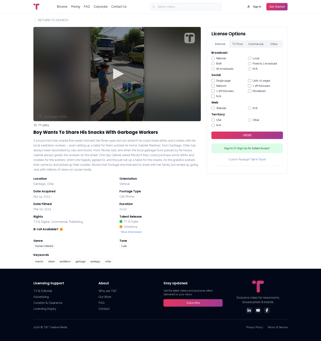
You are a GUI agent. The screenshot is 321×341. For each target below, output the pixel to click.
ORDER (247, 135)
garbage (80, 261)
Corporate (101, 6)
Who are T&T (107, 291)
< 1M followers (261, 85)
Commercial (255, 44)
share (51, 261)
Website (221, 108)
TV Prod (237, 44)
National (221, 58)
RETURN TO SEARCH (53, 20)
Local (256, 58)
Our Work (104, 297)
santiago (95, 261)
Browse (62, 6)
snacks (39, 261)
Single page (223, 80)
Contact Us (119, 6)
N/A (255, 68)
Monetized (259, 91)
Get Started (277, 6)
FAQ (87, 6)
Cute (124, 246)
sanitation (65, 261)
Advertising (41, 297)
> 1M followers (225, 91)
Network (221, 85)
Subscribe (193, 303)
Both (219, 63)
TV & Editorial (42, 291)
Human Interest (44, 246)
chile (108, 261)
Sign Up (242, 148)
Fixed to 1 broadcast (265, 63)
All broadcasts (225, 68)
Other (274, 44)
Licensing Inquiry (44, 309)
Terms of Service (278, 327)
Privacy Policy (254, 327)
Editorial (220, 44)
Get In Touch (258, 159)
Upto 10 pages (261, 80)
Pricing (75, 6)
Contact (104, 309)
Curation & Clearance (47, 303)
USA (218, 120)
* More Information (130, 231)
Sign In (257, 6)
